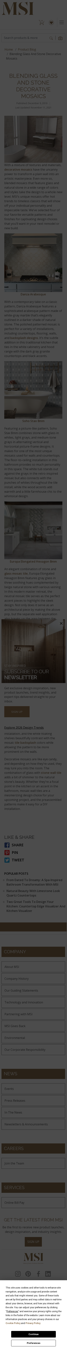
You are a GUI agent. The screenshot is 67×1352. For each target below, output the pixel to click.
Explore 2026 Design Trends (24, 728)
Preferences (33, 1343)
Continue (33, 1334)
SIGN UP (17, 711)
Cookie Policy (13, 1323)
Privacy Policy (32, 1323)
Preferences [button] (12, 1311)
